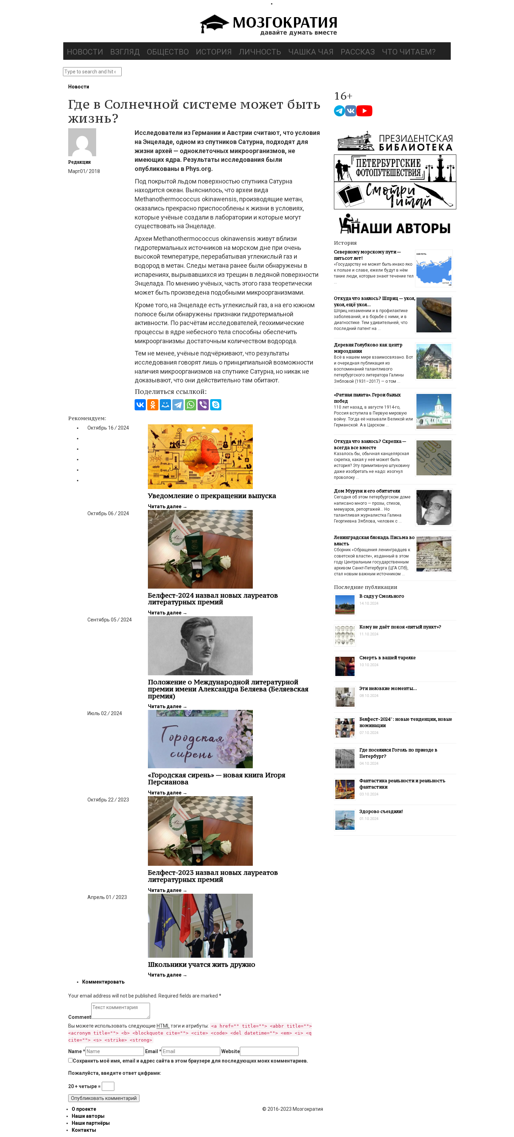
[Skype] (215, 404)
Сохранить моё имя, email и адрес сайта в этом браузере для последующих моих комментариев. (190, 1061)
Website (230, 1051)
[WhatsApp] (190, 404)
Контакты (84, 1130)
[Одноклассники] (152, 404)
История (214, 52)
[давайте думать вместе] (267, 26)
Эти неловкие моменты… (388, 688)
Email (153, 1051)
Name (76, 1051)
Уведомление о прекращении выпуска (212, 495)
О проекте (84, 1109)
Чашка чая (311, 52)
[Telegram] (178, 404)
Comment (79, 1017)
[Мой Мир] (165, 404)
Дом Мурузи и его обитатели (367, 491)
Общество (168, 52)
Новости (85, 52)
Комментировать (103, 982)
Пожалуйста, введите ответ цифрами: (114, 1073)
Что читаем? (409, 52)
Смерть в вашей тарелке (387, 657)
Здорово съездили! (381, 811)
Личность (260, 52)
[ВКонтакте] (140, 404)
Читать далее (167, 506)
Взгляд (125, 52)
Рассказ (358, 52)
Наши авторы (88, 1116)
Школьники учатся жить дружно (201, 964)
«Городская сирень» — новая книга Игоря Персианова (216, 778)
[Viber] (203, 404)
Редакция (79, 162)
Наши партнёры (91, 1123)
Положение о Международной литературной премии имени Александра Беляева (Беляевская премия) (228, 689)
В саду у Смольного (381, 596)
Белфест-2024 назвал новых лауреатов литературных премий (213, 598)
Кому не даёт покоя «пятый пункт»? (400, 626)
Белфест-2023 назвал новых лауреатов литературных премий (213, 876)
